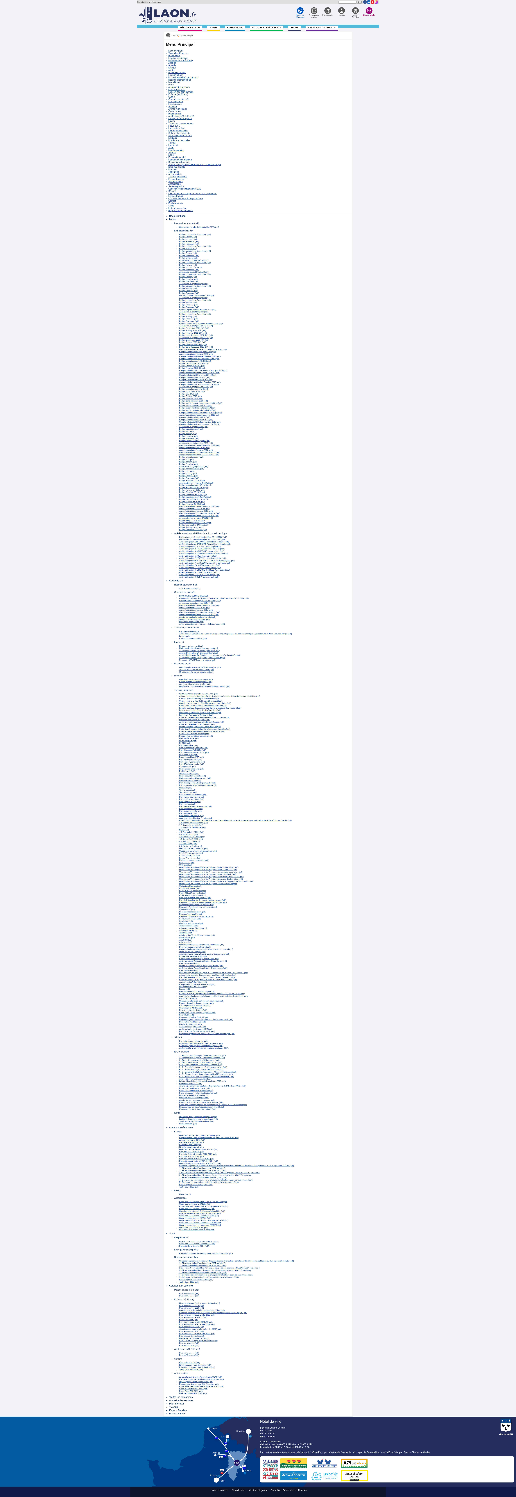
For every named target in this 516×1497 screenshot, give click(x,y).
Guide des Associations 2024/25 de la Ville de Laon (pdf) (203, 1202)
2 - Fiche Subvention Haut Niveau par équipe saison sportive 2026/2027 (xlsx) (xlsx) (215, 1175)
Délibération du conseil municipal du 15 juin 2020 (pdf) (202, 539)
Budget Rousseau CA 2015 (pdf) (193, 530)
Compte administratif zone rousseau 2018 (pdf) (199, 424)
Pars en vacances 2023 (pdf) (191, 1331)
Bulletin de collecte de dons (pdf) (193, 1010)
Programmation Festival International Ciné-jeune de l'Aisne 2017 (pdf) (209, 1138)
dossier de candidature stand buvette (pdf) (197, 617)
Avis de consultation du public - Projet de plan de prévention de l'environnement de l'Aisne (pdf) (219, 696)
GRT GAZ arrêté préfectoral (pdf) (193, 848)
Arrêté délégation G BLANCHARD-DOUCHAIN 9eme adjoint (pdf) (207, 560)
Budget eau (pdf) (186, 431)
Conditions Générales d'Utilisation (289, 1490)
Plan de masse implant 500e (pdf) (193, 748)
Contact (172, 201)
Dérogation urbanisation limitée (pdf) (194, 947)
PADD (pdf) (184, 830)
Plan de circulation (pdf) (189, 631)
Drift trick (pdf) (185, 1194)
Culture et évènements (266, 27)
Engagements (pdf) (187, 766)
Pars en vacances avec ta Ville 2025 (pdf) (197, 1315)
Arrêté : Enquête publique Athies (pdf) (195, 1079)
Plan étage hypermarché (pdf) (192, 762)
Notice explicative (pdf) (189, 738)
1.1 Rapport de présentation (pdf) (193, 823)
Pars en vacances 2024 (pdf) (191, 1306)
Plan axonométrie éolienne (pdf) (193, 794)
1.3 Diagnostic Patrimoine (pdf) (192, 827)
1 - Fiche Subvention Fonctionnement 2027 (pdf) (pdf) (202, 1168)
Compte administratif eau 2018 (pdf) (194, 417)
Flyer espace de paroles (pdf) (191, 1336)
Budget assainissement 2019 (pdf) (193, 389)
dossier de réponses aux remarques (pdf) (197, 1100)
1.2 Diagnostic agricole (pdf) (191, 825)
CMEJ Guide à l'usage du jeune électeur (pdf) (198, 1341)
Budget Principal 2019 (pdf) (191, 398)
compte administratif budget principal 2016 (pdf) (199, 513)
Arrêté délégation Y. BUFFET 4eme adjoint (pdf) (199, 575)
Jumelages (173, 172)
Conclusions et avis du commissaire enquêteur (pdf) (201, 1001)
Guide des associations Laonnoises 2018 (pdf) (199, 1216)
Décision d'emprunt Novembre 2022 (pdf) (196, 295)
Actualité (172, 106)
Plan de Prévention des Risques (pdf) (195, 898)
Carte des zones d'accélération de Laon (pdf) (198, 694)
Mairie (213, 27)
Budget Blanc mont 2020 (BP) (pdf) (194, 340)
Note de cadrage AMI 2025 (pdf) (193, 1393)
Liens (171, 155)
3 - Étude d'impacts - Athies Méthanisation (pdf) (199, 1060)
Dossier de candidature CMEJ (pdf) (194, 1338)
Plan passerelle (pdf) (188, 813)
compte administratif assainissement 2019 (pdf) (199, 373)
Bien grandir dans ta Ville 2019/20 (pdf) (196, 1322)
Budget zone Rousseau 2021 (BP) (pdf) (196, 335)
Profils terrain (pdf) (187, 771)
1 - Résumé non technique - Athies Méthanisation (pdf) (202, 1055)
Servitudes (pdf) (186, 921)
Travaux (172, 143)
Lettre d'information (177, 208)
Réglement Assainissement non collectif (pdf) (198, 907)
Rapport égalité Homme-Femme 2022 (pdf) (197, 309)
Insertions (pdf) (185, 787)
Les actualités (175, 104)
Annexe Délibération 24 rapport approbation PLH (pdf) (202, 658)
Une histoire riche (176, 89)
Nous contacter (220, 1490)
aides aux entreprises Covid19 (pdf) (194, 619)
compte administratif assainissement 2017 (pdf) (199, 445)
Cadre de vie (234, 27)
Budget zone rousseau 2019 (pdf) (193, 401)
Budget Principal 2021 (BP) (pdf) (193, 333)
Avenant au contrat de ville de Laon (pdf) (196, 670)
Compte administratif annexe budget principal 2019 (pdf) (203, 370)
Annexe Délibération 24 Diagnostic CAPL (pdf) (198, 653)
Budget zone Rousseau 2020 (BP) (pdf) (196, 347)
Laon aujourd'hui (176, 128)
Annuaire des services (179, 87)
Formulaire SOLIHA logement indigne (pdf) (197, 660)
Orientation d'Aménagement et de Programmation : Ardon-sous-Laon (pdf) (211, 872)
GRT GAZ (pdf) (185, 865)
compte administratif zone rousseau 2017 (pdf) (199, 455)
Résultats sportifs (176, 167)
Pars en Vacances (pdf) (189, 1296)
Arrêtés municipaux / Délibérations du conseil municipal (194, 164)
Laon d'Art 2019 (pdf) (188, 998)
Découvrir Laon (190, 27)
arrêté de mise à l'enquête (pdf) (192, 952)
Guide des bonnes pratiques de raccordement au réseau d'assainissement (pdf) (213, 1105)
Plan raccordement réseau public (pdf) (195, 806)
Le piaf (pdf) (184, 636)
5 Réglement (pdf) (187, 909)
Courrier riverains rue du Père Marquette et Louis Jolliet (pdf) (205, 703)
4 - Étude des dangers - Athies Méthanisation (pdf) (200, 1062)
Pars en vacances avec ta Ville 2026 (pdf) (197, 1334)
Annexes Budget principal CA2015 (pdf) (196, 518)
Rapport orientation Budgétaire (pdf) (194, 441)
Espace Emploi (175, 196)
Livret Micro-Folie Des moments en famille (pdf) (199, 1135)
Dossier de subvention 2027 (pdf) (193, 1227)
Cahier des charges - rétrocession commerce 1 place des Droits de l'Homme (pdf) (214, 598)
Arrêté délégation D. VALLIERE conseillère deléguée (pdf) (203, 553)
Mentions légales (258, 1490)
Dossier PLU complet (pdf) (190, 1024)
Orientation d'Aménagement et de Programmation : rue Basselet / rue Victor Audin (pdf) (216, 881)
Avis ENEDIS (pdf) (187, 937)
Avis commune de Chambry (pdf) (193, 928)
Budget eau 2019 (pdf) (188, 394)
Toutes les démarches (178, 53)
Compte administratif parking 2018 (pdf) (196, 419)
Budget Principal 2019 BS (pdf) (192, 368)
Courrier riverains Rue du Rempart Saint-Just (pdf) (200, 701)
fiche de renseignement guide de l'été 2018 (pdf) (200, 1213)
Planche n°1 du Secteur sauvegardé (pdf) (197, 1031)
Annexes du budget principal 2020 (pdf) (196, 338)
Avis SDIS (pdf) (185, 940)
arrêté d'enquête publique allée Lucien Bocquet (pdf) (201, 722)
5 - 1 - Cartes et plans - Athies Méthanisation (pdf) (200, 1065)
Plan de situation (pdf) (188, 745)
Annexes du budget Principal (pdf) (193, 260)
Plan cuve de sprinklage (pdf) (191, 799)
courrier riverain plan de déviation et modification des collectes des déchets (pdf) (213, 996)
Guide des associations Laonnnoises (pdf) (197, 1209)
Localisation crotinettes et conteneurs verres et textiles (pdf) (204, 686)
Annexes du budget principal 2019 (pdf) (196, 387)
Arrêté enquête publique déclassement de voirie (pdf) (202, 731)
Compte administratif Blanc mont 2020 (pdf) (197, 352)
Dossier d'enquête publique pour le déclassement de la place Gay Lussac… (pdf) (213, 973)
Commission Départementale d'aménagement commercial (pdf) (206, 949)
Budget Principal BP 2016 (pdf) (192, 492)
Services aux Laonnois (322, 27)
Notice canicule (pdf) (188, 1124)
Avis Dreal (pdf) (185, 933)
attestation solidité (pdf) (189, 773)
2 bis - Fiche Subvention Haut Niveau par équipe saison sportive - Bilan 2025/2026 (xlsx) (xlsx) (219, 1173)
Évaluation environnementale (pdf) (194, 860)
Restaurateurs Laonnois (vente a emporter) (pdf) (200, 600)
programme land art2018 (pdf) (192, 1140)
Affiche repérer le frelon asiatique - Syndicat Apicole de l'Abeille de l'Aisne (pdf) (212, 1086)
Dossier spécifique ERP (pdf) (191, 757)
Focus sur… (174, 126)
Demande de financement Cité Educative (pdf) (199, 1384)
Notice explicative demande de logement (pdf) (198, 648)
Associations (174, 184)
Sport (294, 27)
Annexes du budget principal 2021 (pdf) (196, 326)
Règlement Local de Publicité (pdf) (194, 1017)
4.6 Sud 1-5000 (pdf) (188, 844)
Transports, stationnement (180, 123)
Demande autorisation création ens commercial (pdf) (201, 944)
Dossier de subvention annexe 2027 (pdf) (196, 1230)
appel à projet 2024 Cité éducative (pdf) (196, 1382)
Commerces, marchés (178, 99)
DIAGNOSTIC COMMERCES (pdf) (193, 596)
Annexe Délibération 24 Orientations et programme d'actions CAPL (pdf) (210, 655)
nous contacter (267, 1436)
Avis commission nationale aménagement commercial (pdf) (204, 954)
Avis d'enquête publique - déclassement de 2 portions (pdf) (204, 717)
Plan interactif (174, 114)
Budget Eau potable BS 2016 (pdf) (193, 499)
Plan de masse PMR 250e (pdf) (192, 750)
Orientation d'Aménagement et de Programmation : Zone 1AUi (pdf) (208, 869)
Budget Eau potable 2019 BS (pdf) (193, 363)
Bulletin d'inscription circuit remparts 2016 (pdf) (199, 1241)
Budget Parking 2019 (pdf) (190, 396)
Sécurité (172, 191)
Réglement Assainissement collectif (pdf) (196, 905)
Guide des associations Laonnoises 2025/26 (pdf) (200, 1225)
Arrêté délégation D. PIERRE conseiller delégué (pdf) (201, 549)
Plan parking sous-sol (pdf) (190, 759)
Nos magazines (175, 101)
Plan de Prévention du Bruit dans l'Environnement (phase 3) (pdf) (207, 977)
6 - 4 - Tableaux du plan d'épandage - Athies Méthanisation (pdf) (206, 1076)
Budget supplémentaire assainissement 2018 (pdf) (200, 403)
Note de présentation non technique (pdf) (196, 991)
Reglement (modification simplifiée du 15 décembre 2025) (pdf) (206, 1019)
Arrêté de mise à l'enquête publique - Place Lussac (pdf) (203, 968)
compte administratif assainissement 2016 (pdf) (199, 506)
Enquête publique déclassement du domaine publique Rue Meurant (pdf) (210, 708)
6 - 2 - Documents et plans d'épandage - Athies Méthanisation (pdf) (207, 1072)
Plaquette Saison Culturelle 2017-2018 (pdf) (198, 1154)
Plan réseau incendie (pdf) (190, 811)
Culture (171, 97)
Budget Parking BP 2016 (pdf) (192, 490)
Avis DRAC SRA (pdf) (188, 930)
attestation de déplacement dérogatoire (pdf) (198, 1117)
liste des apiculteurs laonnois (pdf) (193, 1095)
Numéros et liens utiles (179, 140)
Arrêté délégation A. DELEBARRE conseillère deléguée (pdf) (204, 544)
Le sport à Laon (175, 75)
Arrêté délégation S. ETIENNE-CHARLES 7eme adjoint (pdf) (204, 570)
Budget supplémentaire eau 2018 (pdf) (195, 405)
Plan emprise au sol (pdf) (190, 802)
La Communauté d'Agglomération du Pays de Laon (192, 193)
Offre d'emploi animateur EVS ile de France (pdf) (200, 667)
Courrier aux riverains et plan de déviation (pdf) (199, 698)
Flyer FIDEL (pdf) (186, 1015)
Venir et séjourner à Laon (180, 135)
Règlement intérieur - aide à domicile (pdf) (197, 1367)
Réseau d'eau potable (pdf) (191, 914)
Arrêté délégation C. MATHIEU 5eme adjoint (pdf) (200, 546)
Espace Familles (176, 179)
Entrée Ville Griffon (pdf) (189, 855)
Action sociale (175, 174)
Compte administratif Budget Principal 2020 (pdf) (200, 356)
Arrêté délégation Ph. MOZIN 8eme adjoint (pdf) (199, 565)
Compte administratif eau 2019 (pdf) (194, 377)
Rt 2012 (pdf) (185, 743)
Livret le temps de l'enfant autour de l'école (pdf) (199, 1303)
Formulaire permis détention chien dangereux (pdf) (201, 1043)
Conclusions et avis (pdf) (189, 963)
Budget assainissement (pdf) (191, 429)
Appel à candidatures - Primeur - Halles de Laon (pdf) (202, 624)
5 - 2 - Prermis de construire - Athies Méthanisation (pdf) (203, 1067)
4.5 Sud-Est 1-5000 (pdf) (189, 841)
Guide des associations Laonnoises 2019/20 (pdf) (200, 1223)
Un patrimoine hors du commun (183, 77)
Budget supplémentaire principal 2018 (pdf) (197, 410)
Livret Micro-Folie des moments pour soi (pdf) (198, 1149)
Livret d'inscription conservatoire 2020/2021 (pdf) (200, 1163)
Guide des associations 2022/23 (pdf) (195, 1218)
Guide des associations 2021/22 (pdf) (195, 1204)
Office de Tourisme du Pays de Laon (185, 198)
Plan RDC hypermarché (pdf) (191, 764)
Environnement (175, 203)
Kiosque (172, 68)
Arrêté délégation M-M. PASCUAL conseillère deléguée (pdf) (204, 563)
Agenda (172, 63)
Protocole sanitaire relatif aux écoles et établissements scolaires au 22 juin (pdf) (213, 1313)
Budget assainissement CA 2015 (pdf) (195, 523)
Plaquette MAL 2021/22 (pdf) (191, 1156)
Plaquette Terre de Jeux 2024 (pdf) (194, 1246)
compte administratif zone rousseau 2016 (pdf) (199, 516)
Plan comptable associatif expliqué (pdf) (196, 1184)
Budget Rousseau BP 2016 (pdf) (193, 494)
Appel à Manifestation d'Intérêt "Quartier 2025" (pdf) (201, 1386)
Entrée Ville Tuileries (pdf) (190, 858)
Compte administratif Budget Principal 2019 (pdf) (200, 382)
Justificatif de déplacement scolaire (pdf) (196, 1121)
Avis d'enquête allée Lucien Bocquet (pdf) (197, 724)
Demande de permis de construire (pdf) (196, 736)
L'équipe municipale (178, 58)
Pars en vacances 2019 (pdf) (191, 1327)
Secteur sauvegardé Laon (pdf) (192, 1026)
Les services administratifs (181, 92)
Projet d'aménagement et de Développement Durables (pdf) (204, 729)
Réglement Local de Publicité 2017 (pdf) (196, 916)
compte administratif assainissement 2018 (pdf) (199, 415)
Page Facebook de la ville (180, 210)
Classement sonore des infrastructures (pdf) (198, 851)
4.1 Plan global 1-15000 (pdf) (191, 832)
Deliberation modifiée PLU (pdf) (192, 1022)
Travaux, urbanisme (177, 177)
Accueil (174, 36)
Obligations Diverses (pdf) (190, 886)
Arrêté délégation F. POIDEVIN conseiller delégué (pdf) (202, 558)
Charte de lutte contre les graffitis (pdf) (195, 682)
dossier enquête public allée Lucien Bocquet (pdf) (200, 727)
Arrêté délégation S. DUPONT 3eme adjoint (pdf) (200, 568)
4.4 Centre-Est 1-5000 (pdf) (191, 839)
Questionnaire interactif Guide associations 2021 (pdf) (202, 1211)
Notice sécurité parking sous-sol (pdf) (195, 778)
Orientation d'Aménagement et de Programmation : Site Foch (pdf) (207, 874)
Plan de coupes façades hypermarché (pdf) (197, 783)
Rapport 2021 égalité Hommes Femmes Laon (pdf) (201, 323)
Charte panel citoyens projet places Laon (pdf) (199, 959)
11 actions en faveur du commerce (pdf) (196, 672)
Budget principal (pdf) (188, 239)
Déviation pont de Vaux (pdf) (191, 923)
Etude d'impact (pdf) (187, 741)
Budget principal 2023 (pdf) (190, 267)
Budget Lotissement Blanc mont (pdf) (195, 234)
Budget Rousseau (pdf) (189, 241)
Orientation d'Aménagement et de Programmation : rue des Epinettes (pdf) (211, 879)
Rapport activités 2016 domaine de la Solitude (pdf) (201, 1102)
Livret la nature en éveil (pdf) (191, 1147)
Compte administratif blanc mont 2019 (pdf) (197, 375)
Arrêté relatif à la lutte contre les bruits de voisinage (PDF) (204, 1048)
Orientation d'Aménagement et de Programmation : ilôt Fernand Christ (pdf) (211, 876)
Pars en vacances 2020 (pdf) (191, 1308)
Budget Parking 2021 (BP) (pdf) (192, 330)
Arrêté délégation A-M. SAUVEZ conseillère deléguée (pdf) (204, 542)
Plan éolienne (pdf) (187, 804)
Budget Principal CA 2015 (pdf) (192, 480)
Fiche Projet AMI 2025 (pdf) (191, 1391)
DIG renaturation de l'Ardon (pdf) (193, 987)
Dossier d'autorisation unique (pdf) (194, 1097)
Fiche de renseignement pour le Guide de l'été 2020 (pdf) (203, 1206)
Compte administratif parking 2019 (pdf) (196, 380)
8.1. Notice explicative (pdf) (190, 846)
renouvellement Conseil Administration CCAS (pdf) (200, 1377)
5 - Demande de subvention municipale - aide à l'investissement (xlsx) (209, 1182)
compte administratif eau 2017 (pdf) (194, 448)
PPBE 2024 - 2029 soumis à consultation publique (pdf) (202, 705)
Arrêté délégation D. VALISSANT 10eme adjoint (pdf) (201, 551)
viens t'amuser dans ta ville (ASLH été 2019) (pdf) (200, 1329)
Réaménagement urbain (179, 80)
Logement (173, 145)
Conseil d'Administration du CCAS (184, 189)
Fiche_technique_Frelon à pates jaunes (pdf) (198, 1093)
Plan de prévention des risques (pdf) (194, 1005)
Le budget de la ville (178, 131)
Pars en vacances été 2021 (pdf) (193, 1317)
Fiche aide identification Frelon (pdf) (194, 1088)
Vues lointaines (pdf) (188, 792)
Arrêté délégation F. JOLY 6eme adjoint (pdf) (198, 556)
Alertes (171, 70)
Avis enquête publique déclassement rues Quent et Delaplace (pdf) (207, 975)
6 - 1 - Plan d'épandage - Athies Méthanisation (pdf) (201, 1069)
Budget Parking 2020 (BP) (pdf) (192, 342)
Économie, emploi (177, 157)
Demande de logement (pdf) (191, 646)
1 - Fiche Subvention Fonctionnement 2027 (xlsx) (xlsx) (202, 1170)
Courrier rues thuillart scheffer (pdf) (194, 734)
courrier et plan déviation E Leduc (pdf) (195, 818)
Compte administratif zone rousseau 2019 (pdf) (199, 384)
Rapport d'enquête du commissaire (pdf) (196, 1003)
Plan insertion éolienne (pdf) (191, 809)
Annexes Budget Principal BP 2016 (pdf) (196, 483)
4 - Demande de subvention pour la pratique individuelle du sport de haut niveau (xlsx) (216, 1180)
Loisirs (171, 121)
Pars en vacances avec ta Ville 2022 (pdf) (197, 1324)
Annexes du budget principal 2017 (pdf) (196, 443)
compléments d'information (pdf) (193, 982)
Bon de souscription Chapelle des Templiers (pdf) (200, 710)
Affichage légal (175, 181)
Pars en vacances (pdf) (189, 1293)
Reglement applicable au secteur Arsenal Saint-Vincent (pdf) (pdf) (207, 1034)
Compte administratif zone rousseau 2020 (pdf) (199, 359)
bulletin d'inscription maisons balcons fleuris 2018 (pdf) (202, 1081)
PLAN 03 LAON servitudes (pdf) (192, 895)
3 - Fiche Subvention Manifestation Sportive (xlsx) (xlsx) (203, 1177)
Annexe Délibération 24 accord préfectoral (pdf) (199, 651)
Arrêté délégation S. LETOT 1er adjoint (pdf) (198, 572)
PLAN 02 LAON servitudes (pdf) (192, 893)
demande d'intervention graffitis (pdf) (195, 684)
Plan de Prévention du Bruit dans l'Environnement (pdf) (202, 900)
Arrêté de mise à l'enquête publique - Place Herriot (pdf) (203, 961)
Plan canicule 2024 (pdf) (189, 1362)
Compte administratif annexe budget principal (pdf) (200, 412)
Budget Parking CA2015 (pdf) (191, 527)
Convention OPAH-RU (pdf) (191, 1008)
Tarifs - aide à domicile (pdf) (191, 1369)
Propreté (172, 169)
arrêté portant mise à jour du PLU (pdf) (195, 1029)
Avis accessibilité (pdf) (188, 926)
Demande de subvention (180, 160)
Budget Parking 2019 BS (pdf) (192, 366)
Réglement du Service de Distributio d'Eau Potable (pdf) (203, 902)
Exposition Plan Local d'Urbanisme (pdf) (196, 715)
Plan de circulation (177, 72)
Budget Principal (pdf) (188, 279)
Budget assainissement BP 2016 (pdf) (195, 485)
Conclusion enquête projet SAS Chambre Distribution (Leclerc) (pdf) (208, 980)
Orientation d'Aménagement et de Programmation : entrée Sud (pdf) (208, 884)
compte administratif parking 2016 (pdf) (196, 511)
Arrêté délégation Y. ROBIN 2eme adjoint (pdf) (198, 577)
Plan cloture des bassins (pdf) (192, 797)
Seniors (172, 152)
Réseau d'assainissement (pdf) (192, 912)
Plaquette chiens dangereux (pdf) (193, 1041)
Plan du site (174, 55)
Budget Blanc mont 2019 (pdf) (192, 391)
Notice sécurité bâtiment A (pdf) (192, 776)
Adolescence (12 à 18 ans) (181, 116)
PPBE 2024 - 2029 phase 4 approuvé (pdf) (197, 1012)
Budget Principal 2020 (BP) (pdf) (193, 345)
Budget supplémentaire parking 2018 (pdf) (197, 408)
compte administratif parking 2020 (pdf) (196, 354)
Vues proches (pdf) (187, 790)
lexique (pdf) (184, 989)
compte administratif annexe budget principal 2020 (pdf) (203, 349)
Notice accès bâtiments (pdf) (191, 769)
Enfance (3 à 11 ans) (178, 94)
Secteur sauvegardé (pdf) (190, 919)
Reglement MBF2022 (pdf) (190, 1083)
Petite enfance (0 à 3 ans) (180, 60)
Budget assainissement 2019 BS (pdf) (195, 361)
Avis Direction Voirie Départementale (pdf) (197, 935)
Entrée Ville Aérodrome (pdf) (191, 853)
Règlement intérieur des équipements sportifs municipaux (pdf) (206, 1253)
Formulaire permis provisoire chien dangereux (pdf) (201, 1046)
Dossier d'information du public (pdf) (194, 720)
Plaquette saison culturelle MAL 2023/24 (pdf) (198, 1161)
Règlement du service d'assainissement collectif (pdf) (201, 1107)
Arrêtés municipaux (177, 109)
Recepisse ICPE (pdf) (188, 755)
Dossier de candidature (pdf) (191, 622)
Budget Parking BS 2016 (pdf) (192, 501)
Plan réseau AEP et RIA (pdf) (191, 816)
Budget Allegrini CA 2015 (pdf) (192, 520)
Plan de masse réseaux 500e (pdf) (194, 752)
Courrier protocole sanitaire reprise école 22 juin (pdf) (202, 1310)
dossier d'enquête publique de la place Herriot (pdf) (201, 966)
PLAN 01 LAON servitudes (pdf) (192, 891)
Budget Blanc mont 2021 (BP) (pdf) (194, 328)
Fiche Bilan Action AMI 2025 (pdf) (193, 1389)
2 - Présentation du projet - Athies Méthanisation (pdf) (202, 1058)
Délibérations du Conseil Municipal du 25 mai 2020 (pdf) (203, 537)
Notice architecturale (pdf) (190, 780)
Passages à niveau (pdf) (189, 888)
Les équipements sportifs (180, 118)
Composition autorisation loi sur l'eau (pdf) (197, 984)
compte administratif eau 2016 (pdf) (194, 508)
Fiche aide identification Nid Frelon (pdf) (196, 1090)
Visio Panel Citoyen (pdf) (189, 588)
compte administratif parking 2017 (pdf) (196, 450)
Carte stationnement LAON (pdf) (193, 638)
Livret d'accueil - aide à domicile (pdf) (195, 1365)
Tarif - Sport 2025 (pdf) (189, 1187)
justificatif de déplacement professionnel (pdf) (198, 1119)
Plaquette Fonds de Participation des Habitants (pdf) (201, 1379)
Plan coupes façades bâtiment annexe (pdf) (197, 785)
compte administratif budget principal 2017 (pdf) (199, 452)
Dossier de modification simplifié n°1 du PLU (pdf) (200, 713)
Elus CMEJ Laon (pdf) (188, 1320)
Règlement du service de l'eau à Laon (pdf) (197, 1109)
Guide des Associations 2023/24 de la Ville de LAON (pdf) (203, 1220)
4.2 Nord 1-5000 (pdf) (188, 834)
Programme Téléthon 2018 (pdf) (193, 956)
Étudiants (172, 138)
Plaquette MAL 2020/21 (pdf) (191, 1152)
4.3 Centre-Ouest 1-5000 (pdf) (192, 837)
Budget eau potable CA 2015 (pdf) (193, 525)
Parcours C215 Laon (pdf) (190, 1145)
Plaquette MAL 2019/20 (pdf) (191, 1142)
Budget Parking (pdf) (188, 237)
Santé (171, 206)
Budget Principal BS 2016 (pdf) (192, 504)
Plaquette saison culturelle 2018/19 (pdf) (196, 1159)
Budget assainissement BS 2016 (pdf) (195, 497)
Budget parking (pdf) (188, 248)
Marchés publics (176, 150)
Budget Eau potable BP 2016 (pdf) (193, 487)
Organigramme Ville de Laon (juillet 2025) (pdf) (199, 227)
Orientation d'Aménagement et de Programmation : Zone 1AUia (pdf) (208, 867)
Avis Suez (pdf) (185, 942)
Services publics (176, 186)
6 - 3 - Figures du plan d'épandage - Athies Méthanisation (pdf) (206, 1074)
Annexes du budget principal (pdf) (193, 427)
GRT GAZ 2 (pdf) (186, 862)
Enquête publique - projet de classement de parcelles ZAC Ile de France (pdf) (212, 994)
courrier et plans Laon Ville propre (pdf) (196, 679)
